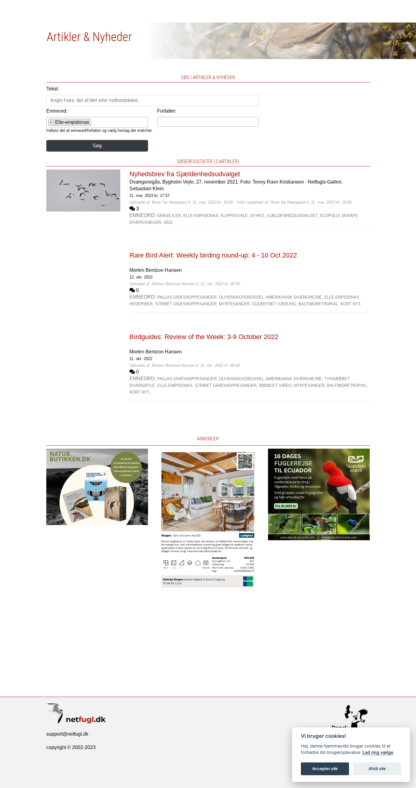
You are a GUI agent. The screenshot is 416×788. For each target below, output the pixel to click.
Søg (97, 145)
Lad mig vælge (377, 752)
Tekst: (52, 88)
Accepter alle (325, 768)
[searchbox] (94, 123)
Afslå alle (377, 768)
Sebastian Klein (146, 188)
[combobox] (97, 122)
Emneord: (56, 111)
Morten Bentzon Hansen (155, 270)
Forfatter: (166, 111)
